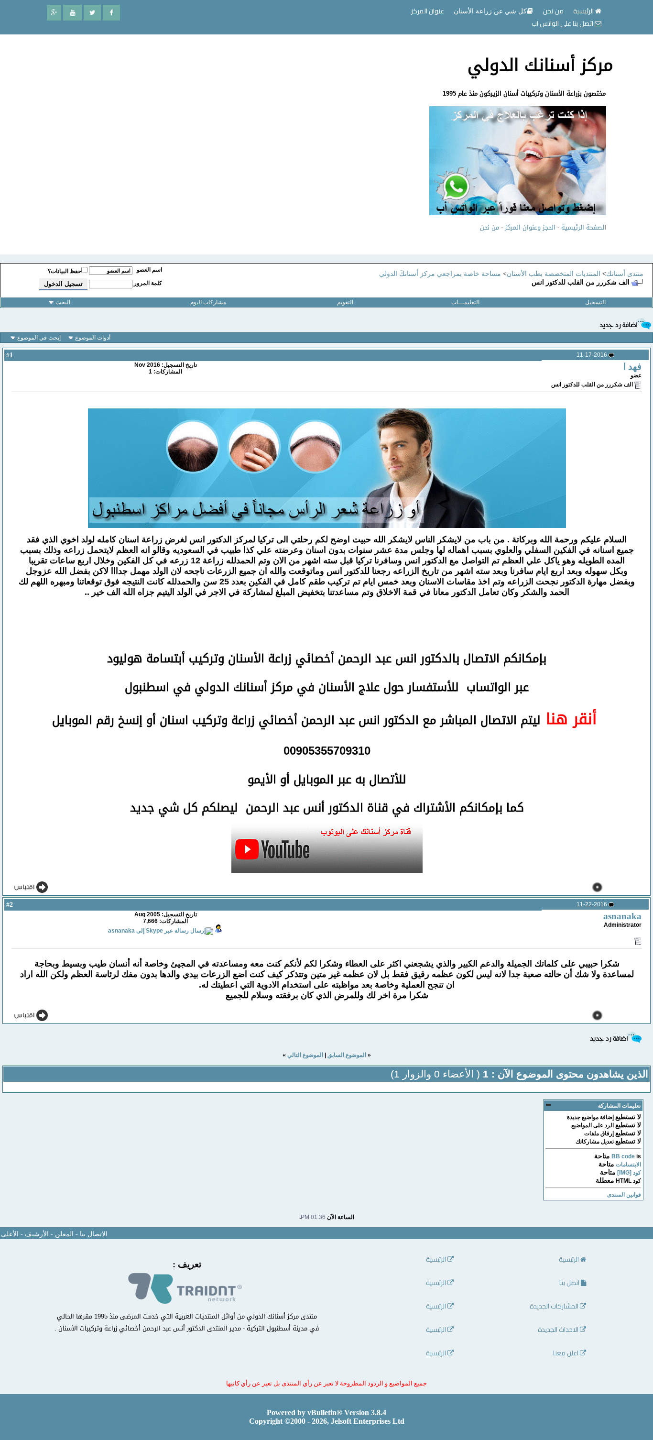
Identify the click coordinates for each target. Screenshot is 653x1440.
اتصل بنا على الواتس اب (563, 23)
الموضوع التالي (305, 1055)
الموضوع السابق (346, 1055)
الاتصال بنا (94, 1234)
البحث (62, 302)
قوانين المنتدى (624, 1194)
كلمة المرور (148, 283)
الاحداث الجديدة (559, 1330)
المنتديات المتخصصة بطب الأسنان (553, 273)
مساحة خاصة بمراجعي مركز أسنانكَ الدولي (440, 273)
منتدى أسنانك (624, 273)
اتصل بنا (570, 1283)
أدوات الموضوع (92, 337)
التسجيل (595, 302)
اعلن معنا (566, 1353)
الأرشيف (37, 1234)
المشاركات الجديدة (555, 1306)
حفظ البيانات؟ (64, 271)
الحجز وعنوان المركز (530, 227)
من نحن (489, 227)
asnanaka (622, 916)
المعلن (64, 1234)
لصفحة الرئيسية (582, 227)
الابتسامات (628, 1164)
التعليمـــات (465, 302)
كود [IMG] (629, 1172)
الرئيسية (584, 11)
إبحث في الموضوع (39, 337)
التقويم (345, 302)
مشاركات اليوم (208, 302)
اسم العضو (149, 269)
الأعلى (10, 1234)
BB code (623, 1156)
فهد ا (632, 367)
